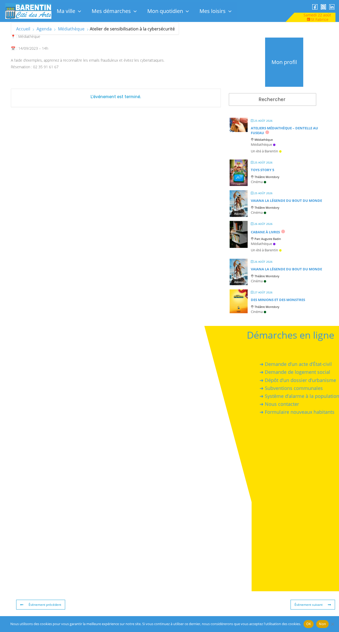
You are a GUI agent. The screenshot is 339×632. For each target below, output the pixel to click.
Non (322, 624)
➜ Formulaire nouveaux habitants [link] (297, 412)
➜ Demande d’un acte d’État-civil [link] (296, 364)
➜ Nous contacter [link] (279, 404)
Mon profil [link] (284, 62)
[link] (28, 10)
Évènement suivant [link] (309, 604)
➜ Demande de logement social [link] (295, 372)
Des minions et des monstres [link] (278, 299)
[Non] (332, 624)
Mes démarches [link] (111, 11)
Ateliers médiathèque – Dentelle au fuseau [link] (284, 130)
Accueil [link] (23, 29)
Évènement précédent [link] (45, 604)
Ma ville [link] (66, 11)
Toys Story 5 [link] (262, 169)
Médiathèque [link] (71, 29)
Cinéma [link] (257, 181)
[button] (78, 11)
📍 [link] (13, 36)
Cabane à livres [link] (265, 232)
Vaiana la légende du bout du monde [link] (286, 200)
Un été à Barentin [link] (264, 151)
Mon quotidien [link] (165, 11)
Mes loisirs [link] (212, 11)
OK (308, 624)
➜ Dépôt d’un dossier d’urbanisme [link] (298, 380)
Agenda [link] (44, 29)
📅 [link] (13, 48)
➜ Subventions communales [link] (291, 388)
